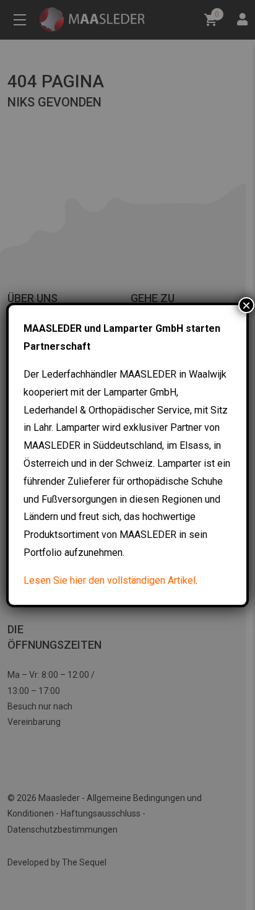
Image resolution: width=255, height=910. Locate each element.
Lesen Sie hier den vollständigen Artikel (110, 580)
